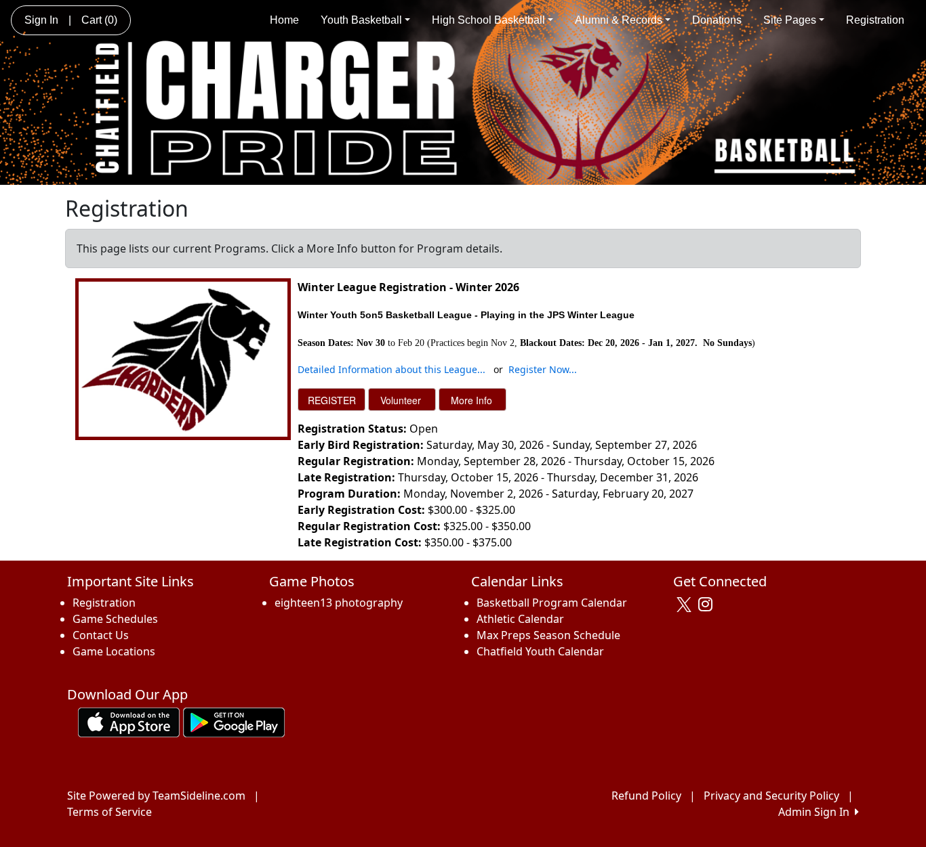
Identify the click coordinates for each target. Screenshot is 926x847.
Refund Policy (646, 795)
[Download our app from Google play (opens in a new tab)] (234, 721)
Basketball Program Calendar (552, 602)
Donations (717, 20)
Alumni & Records (618, 20)
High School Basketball (488, 20)
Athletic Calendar (520, 618)
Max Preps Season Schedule (548, 635)
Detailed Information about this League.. (390, 369)
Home (284, 20)
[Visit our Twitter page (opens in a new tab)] (685, 604)
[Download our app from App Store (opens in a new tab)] (129, 721)
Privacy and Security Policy (771, 795)
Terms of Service (109, 811)
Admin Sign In (816, 811)
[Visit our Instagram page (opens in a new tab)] (708, 604)
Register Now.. (541, 369)
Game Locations (114, 651)
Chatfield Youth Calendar (540, 651)
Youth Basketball (361, 20)
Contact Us (101, 635)
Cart (99, 20)
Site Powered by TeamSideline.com (156, 795)
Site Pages (789, 20)
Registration (875, 20)
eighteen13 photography (339, 602)
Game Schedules (115, 618)
